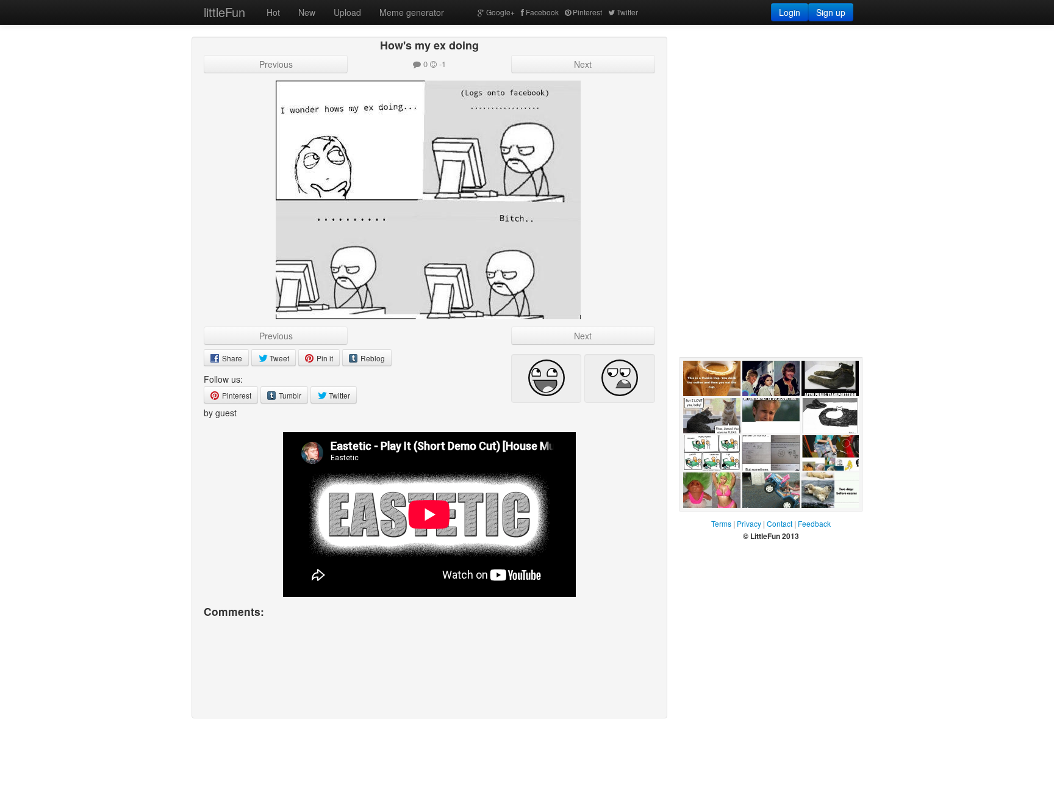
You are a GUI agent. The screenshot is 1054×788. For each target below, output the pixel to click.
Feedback (814, 523)
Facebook (542, 12)
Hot (273, 12)
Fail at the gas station (828, 483)
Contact (779, 523)
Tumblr (289, 395)
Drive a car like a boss (771, 520)
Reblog (372, 358)
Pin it (324, 358)
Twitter (627, 12)
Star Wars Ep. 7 (768, 408)
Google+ (500, 12)
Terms (721, 523)
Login (789, 12)
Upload (347, 12)
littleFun (224, 12)
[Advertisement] (770, 113)
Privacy (749, 523)
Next (583, 64)
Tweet (278, 358)
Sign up (830, 12)
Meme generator (411, 12)
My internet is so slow (768, 445)
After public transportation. (829, 408)
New (306, 12)
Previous (276, 64)
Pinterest (587, 12)
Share (231, 358)
